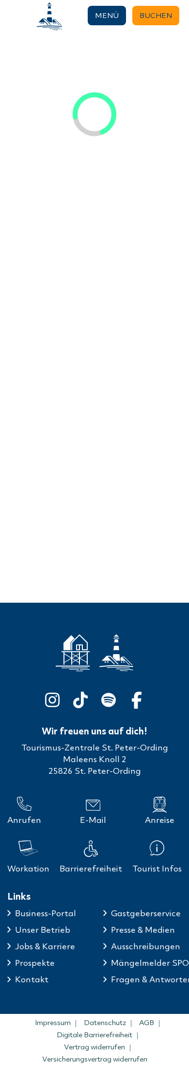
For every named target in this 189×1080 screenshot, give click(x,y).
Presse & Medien (143, 929)
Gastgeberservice (146, 913)
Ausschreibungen (145, 946)
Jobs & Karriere (45, 946)
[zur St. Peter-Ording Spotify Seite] (108, 698)
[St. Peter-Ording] (12, 16)
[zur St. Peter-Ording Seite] (73, 653)
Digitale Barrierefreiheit (94, 1035)
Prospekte (35, 962)
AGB (146, 1023)
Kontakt (31, 979)
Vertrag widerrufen (94, 1047)
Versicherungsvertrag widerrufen (94, 1059)
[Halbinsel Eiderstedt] (49, 16)
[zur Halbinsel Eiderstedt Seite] (116, 652)
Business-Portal (45, 913)
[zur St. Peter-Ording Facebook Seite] (136, 698)
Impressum (53, 1023)
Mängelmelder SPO (150, 962)
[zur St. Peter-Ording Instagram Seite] (52, 698)
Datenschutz (105, 1023)
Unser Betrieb (42, 929)
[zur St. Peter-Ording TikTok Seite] (80, 698)
